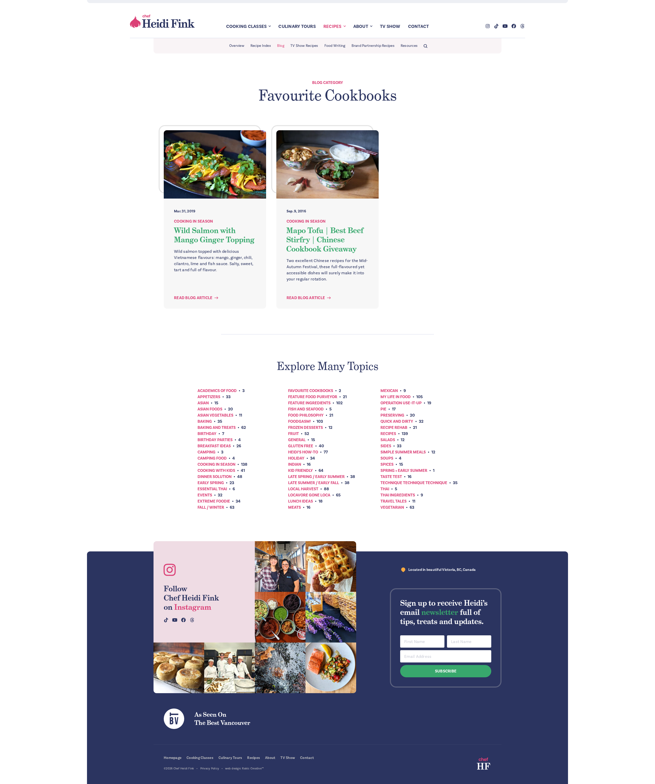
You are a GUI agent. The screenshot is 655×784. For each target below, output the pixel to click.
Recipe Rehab (393, 427)
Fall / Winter (211, 507)
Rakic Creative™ (253, 768)
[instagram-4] (229, 668)
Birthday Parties (215, 439)
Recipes (332, 26)
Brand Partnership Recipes (373, 45)
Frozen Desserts (305, 427)
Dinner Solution (215, 476)
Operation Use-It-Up (401, 403)
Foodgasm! (299, 421)
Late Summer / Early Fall (313, 482)
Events (205, 495)
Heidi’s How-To (303, 452)
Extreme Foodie (214, 501)
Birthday (207, 433)
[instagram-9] (330, 668)
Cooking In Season (193, 221)
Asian (203, 403)
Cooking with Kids (216, 470)
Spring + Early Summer (403, 470)
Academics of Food (217, 390)
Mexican (389, 390)
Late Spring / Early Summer (316, 476)
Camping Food (212, 458)
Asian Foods (210, 409)
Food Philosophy (306, 415)
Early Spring (211, 482)
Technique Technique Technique (413, 482)
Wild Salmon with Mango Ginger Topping (214, 235)
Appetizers (209, 396)
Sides (385, 446)
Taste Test (391, 476)
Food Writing (334, 45)
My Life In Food (395, 396)
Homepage (172, 758)
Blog (280, 45)
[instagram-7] (179, 668)
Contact (418, 26)
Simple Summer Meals (403, 452)
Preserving (392, 415)
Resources (409, 45)
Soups (386, 458)
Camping (206, 452)
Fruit (293, 433)
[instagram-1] (280, 566)
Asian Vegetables (215, 415)
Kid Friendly (300, 470)
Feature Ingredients (309, 403)
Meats (294, 507)
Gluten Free (300, 446)
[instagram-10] (330, 617)
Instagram (192, 607)
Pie (383, 409)
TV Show (390, 26)
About (360, 26)
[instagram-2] (330, 566)
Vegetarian (392, 507)
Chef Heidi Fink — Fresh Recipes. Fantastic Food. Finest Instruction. (162, 21)
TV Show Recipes (304, 45)
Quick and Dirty (396, 421)
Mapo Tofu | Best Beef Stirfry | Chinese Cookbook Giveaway (324, 240)
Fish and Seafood (306, 409)
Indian (294, 464)
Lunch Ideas (300, 501)
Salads (387, 439)
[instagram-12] (280, 617)
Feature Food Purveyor (312, 396)
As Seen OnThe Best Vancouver (222, 719)
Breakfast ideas (214, 446)
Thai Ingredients (397, 495)
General (296, 439)
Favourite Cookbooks (310, 390)
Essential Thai (212, 489)
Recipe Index (260, 45)
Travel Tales (393, 501)
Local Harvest (303, 489)
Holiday (296, 458)
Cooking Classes (246, 26)
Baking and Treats (217, 427)
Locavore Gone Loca (309, 495)
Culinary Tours (297, 26)
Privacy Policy (209, 768)
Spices (387, 464)
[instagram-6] (280, 668)
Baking (205, 421)
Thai (384, 489)
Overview (236, 45)
